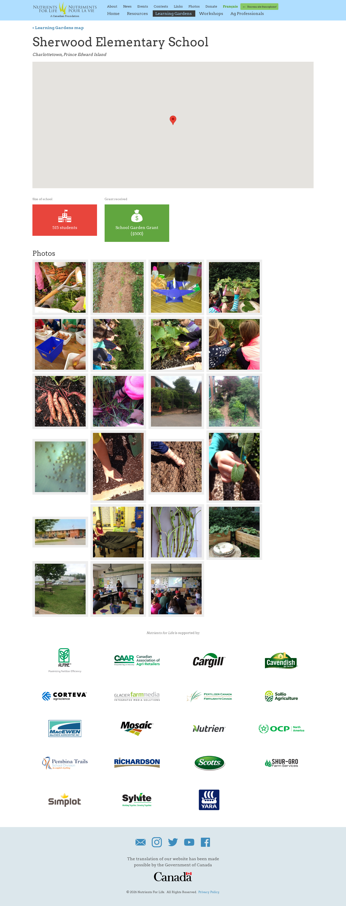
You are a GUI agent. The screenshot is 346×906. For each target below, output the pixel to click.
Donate (211, 6)
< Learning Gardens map (58, 27)
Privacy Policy (208, 892)
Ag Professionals (247, 13)
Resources (138, 13)
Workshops (211, 13)
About (112, 6)
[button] (173, 120)
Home (114, 13)
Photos (194, 6)
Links (178, 6)
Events (143, 6)
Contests (161, 6)
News (127, 6)
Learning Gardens (174, 13)
